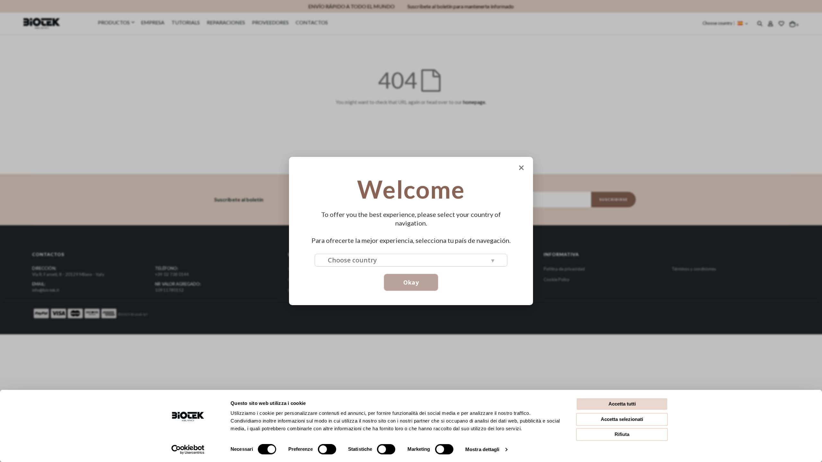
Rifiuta (622, 434)
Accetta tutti (622, 403)
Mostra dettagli (482, 449)
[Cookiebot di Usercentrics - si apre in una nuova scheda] (188, 449)
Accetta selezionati (622, 419)
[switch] (327, 450)
